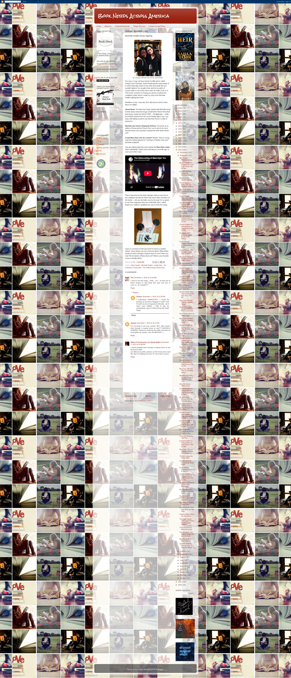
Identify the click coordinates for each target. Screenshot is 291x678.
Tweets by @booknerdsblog (107, 64)
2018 (180, 132)
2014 (180, 144)
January (183, 578)
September (184, 554)
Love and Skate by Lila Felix (186, 437)
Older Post (165, 396)
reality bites (158, 265)
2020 (180, 126)
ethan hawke (135, 265)
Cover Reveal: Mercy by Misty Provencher (185, 287)
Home (99, 26)
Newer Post (130, 396)
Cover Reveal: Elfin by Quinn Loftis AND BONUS (186, 252)
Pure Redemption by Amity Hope (186, 314)
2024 (180, 114)
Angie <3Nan (143, 669)
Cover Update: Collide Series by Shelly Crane (186, 431)
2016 (180, 138)
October (183, 551)
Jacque (139, 296)
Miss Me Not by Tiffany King (185, 385)
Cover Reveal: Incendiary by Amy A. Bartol (186, 469)
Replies (135, 292)
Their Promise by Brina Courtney (185, 528)
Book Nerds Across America (133, 16)
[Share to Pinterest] (164, 262)
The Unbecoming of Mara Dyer (154, 267)
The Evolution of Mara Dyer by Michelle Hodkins (186, 184)
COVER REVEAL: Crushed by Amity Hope (186, 462)
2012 (180, 150)
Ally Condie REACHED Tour (186, 159)
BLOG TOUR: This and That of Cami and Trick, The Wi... (186, 294)
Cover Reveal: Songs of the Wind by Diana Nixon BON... (186, 244)
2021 (180, 123)
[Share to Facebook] (161, 262)
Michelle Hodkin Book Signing (185, 540)
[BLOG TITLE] (105, 49)
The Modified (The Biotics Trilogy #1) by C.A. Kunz (186, 534)
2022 (180, 120)
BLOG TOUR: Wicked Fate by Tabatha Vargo (185, 399)
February (183, 575)
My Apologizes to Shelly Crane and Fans (186, 491)
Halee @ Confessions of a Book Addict (146, 342)
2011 (180, 582)
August (182, 557)
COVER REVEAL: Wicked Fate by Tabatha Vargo (185, 545)
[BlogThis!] (156, 262)
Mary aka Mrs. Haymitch (107, 148)
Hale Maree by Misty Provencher (186, 503)
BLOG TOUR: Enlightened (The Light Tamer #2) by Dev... (186, 165)
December (184, 152)
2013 (180, 147)
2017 (180, 135)
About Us (108, 26)
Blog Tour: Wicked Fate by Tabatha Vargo (186, 302)
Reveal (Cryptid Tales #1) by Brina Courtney (186, 498)
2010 (180, 585)
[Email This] (153, 262)
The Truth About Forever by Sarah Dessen (186, 191)
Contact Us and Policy (157, 26)
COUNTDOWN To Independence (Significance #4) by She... (186, 205)
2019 (180, 129)
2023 (180, 117)
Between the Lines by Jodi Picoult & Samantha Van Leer (186, 378)
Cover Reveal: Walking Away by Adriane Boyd (186, 198)
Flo (100, 141)
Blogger (160, 669)
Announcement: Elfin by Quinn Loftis (186, 264)
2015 (180, 141)
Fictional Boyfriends (122, 26)
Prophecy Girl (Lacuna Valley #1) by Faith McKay (185, 236)
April (182, 569)
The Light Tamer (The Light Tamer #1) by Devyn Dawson (186, 521)
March (182, 572)
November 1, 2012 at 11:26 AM (154, 296)
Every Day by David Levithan (186, 212)
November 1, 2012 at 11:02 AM (145, 277)
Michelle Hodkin (147, 265)
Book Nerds (103, 138)
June (182, 563)
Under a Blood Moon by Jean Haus (186, 515)
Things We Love (139, 26)
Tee (132, 277)
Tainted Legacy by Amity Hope (186, 457)
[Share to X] (158, 262)
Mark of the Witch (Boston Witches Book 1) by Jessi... (186, 309)
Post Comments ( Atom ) (144, 401)
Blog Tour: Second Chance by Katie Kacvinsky (186, 451)
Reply (133, 288)
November (184, 155)
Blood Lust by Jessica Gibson (185, 179)
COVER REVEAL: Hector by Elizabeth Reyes (186, 173)
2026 (180, 108)
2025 (180, 111)
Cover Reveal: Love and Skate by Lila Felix (186, 509)
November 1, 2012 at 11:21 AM (148, 323)
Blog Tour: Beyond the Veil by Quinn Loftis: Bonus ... (186, 258)
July (181, 560)
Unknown (102, 154)
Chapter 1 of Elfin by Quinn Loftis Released (186, 484)
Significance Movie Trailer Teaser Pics (186, 355)
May (181, 566)
